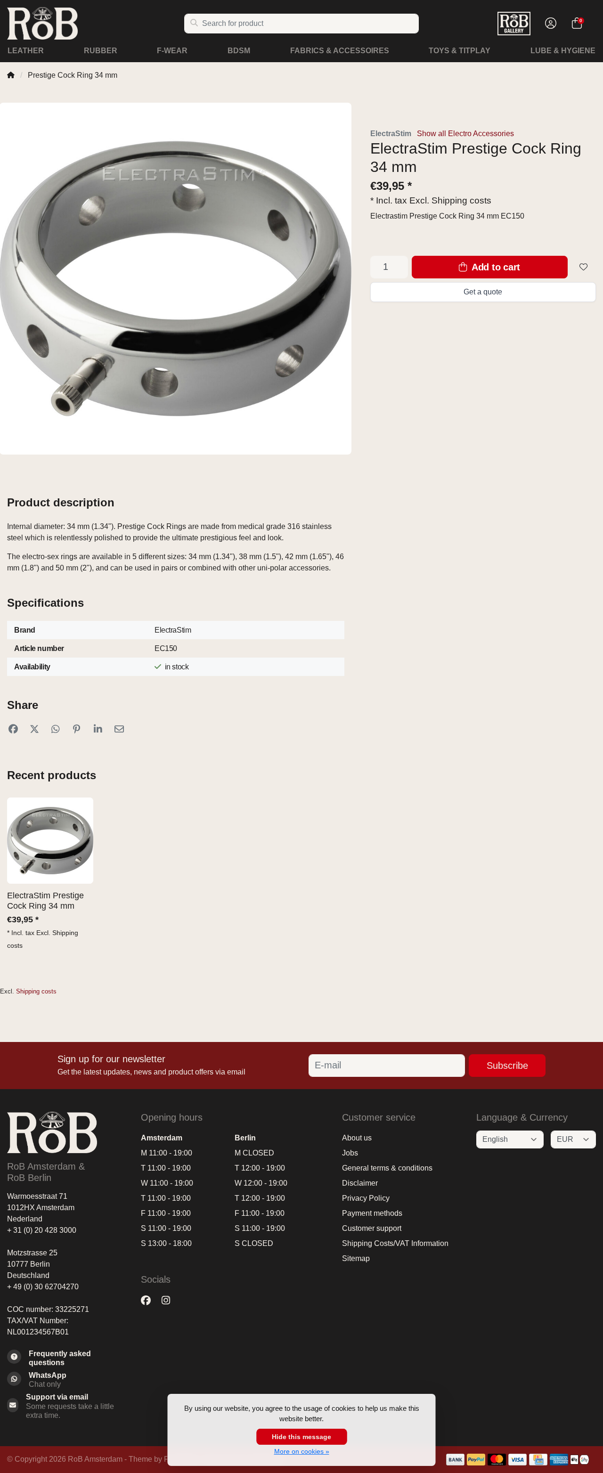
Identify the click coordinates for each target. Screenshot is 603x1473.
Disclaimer (360, 1183)
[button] (549, 23)
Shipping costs (461, 200)
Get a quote (483, 292)
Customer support (371, 1228)
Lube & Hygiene (562, 51)
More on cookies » (301, 1451)
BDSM (239, 51)
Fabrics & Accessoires (339, 51)
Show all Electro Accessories (465, 134)
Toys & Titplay (459, 51)
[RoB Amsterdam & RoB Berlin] (95, 23)
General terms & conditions (387, 1168)
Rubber (100, 51)
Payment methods (372, 1213)
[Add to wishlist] (583, 267)
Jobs (350, 1153)
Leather (26, 51)
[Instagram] (170, 1300)
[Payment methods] (455, 1459)
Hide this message (301, 1436)
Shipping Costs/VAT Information (395, 1243)
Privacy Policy (366, 1198)
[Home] (11, 75)
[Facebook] (149, 1300)
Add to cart (494, 267)
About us (357, 1138)
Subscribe (507, 1065)
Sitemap (356, 1258)
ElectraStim (390, 134)
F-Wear (172, 51)
